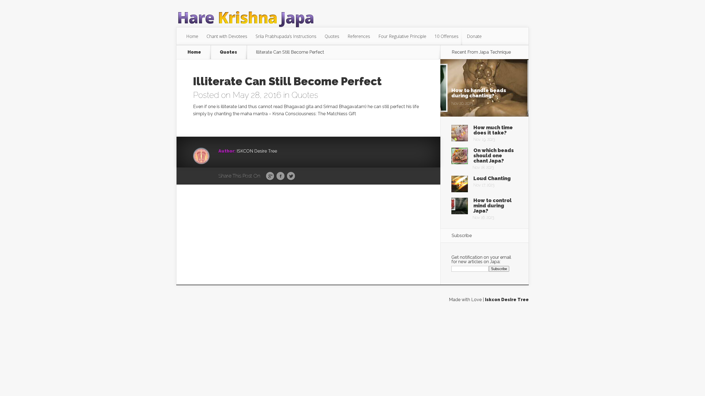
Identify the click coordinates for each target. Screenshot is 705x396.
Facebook (280, 176)
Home (192, 36)
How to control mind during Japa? (492, 205)
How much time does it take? (493, 130)
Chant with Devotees (227, 36)
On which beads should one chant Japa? (493, 155)
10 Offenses (447, 36)
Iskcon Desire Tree (507, 299)
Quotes (332, 36)
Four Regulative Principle (402, 36)
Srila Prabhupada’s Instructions (286, 36)
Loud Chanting (492, 178)
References (359, 36)
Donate (474, 36)
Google (270, 176)
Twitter (291, 176)
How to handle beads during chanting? (478, 92)
